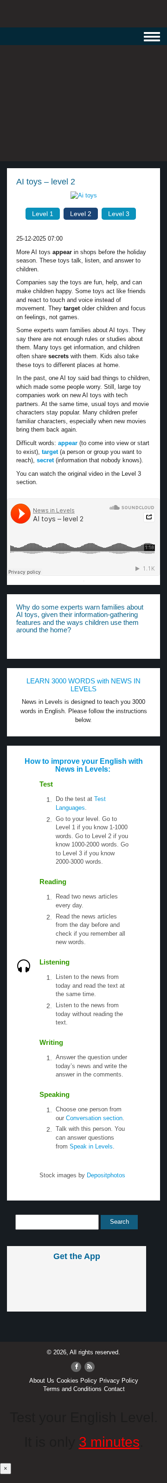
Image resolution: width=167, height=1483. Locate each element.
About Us (41, 1380)
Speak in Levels (91, 1146)
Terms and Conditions (72, 1388)
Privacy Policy (118, 1380)
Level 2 (80, 213)
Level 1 (42, 213)
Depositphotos (105, 1175)
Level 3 (118, 213)
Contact (114, 1388)
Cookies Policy (77, 1380)
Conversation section (94, 1118)
